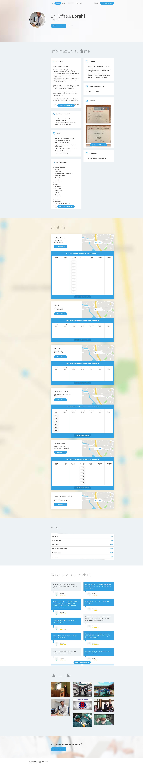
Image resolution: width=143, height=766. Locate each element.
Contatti (96, 3)
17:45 (73, 277)
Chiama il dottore (61, 246)
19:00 (73, 292)
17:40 (56, 430)
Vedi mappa (98, 242)
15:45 (73, 265)
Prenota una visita (108, 3)
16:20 (56, 418)
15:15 (82, 468)
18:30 (73, 286)
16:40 (56, 421)
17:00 (56, 424)
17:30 (73, 274)
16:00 (73, 268)
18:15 (73, 283)
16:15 (73, 271)
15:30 (73, 262)
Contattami (72, 749)
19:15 (82, 482)
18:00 (73, 280)
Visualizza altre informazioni (66, 105)
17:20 (56, 427)
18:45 (73, 289)
